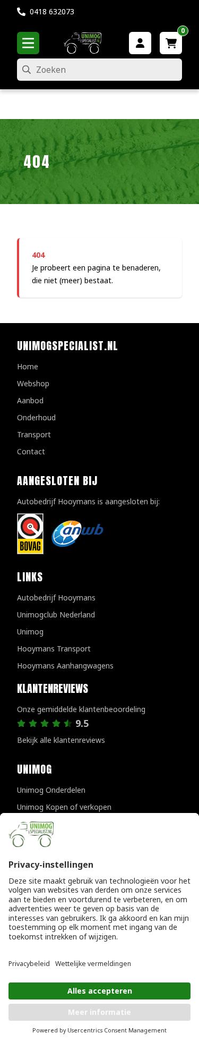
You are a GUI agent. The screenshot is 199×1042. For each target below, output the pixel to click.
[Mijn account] (140, 43)
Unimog (30, 631)
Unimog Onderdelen (51, 790)
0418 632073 (52, 11)
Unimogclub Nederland (56, 614)
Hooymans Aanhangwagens (65, 665)
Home (27, 366)
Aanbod (30, 400)
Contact (31, 451)
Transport (34, 434)
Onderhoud (36, 417)
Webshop (33, 383)
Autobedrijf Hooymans (56, 597)
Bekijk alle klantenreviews (61, 740)
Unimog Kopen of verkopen (64, 807)
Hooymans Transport (54, 648)
